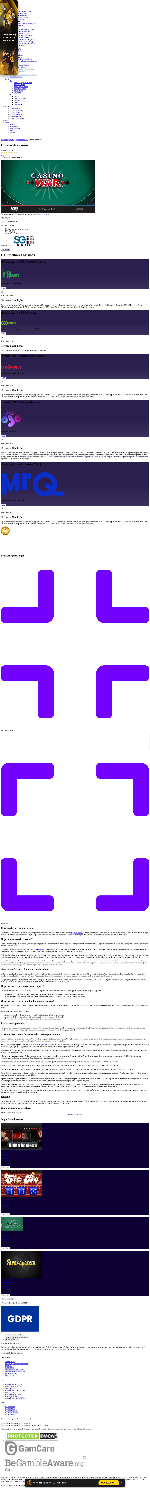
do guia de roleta (15, 108)
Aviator (12, 132)
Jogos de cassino (22, 140)
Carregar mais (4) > (8, 1299)
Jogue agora (6, 249)
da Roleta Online (20, 89)
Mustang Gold (15, 128)
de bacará (17, 93)
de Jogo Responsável (17, 118)
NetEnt (16, 97)
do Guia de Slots (15, 112)
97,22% (4, 1205)
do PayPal (17, 49)
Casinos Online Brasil (21, 37)
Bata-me (3, 1235)
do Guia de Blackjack (17, 110)
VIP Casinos (18, 25)
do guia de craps (15, 116)
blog (6, 120)
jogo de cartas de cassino (36, 949)
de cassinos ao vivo (20, 13)
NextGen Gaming (20, 99)
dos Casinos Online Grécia (23, 41)
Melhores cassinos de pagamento (25, 23)
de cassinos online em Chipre (24, 39)
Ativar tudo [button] (5, 1353)
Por (11, 81)
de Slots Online (19, 85)
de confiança (18, 55)
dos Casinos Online (21, 17)
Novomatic (18, 102)
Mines (12, 130)
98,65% (4, 1158)
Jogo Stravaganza (6, 1282)
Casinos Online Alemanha (23, 35)
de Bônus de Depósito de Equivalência (23, 75)
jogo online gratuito (48, 1045)
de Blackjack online (21, 87)
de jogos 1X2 (18, 100)
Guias (7, 106)
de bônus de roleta (16, 77)
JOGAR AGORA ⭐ (108, 1482)
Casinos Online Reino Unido (24, 29)
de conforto (18, 57)
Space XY (13, 124)
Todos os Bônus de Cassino (19, 65)
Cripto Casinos (19, 19)
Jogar (3, 288)
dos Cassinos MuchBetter (23, 59)
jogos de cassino (77, 933)
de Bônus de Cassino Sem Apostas (22, 69)
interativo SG (18, 104)
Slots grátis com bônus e (18, 71)
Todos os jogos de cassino (23, 83)
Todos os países (19, 45)
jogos (7, 79)
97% (4, 1239)
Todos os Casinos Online (22, 11)
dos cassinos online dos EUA (24, 31)
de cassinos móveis (20, 15)
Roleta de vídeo (5, 1154)
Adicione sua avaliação (75, 1114)
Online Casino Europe (22, 33)
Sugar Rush (14, 126)
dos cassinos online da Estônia (24, 43)
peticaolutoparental (7, 140)
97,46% (4, 1286)
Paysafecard (18, 51)
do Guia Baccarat (16, 114)
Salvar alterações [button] (16, 1353)
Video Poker (18, 91)
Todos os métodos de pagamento (25, 61)
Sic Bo (2, 1201)
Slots (7, 122)
